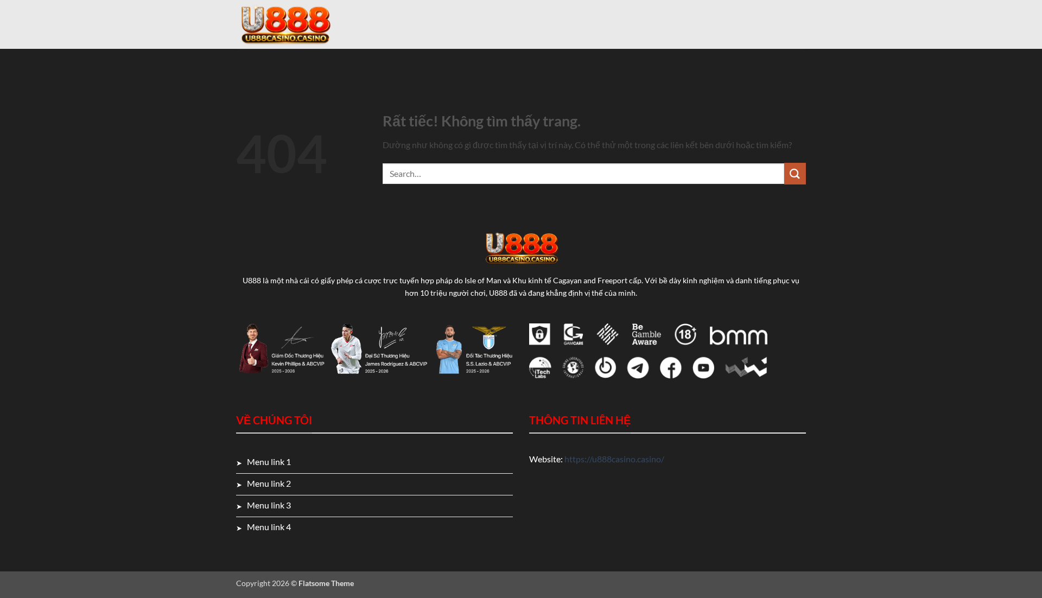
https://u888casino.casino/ (614, 459)
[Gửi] (795, 173)
